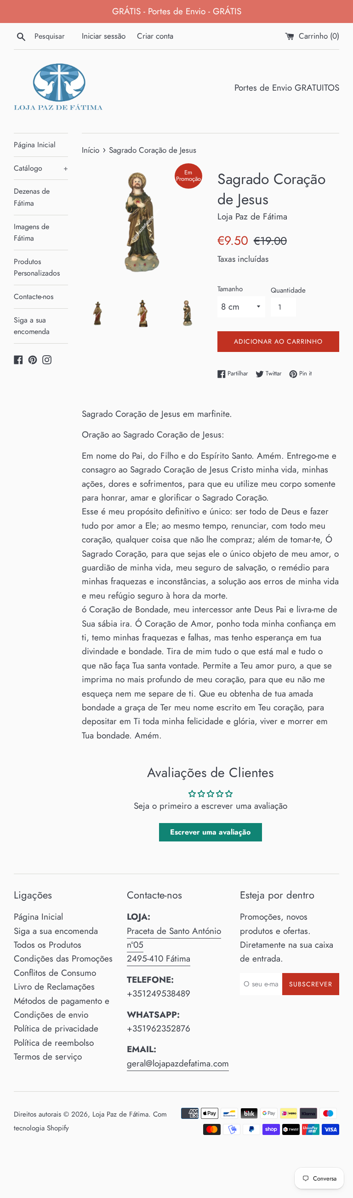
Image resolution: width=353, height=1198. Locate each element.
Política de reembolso (54, 1043)
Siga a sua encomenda (32, 326)
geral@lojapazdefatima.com (178, 1063)
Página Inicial (35, 144)
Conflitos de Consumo (55, 973)
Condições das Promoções (63, 958)
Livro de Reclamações (54, 986)
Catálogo (41, 168)
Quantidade (288, 290)
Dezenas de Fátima (32, 197)
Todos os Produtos (47, 945)
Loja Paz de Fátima (120, 1114)
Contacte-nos (33, 296)
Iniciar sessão (103, 35)
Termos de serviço (48, 1056)
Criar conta (155, 35)
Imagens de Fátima (31, 232)
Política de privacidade (56, 1028)
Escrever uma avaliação (210, 832)
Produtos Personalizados (37, 267)
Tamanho (230, 289)
